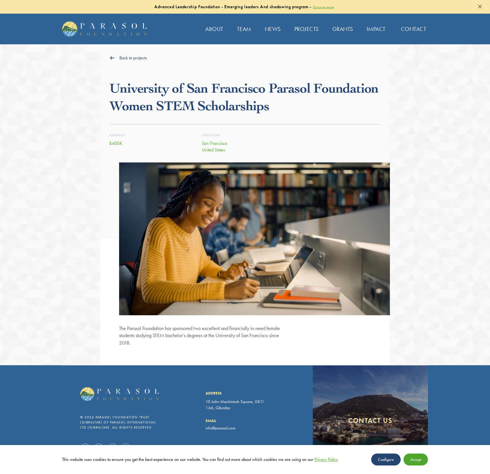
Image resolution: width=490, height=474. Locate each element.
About (214, 29)
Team (244, 29)
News (273, 29)
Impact (376, 29)
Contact (413, 29)
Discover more (323, 7)
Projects (306, 29)
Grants (342, 29)
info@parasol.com (220, 428)
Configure (386, 459)
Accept (415, 459)
